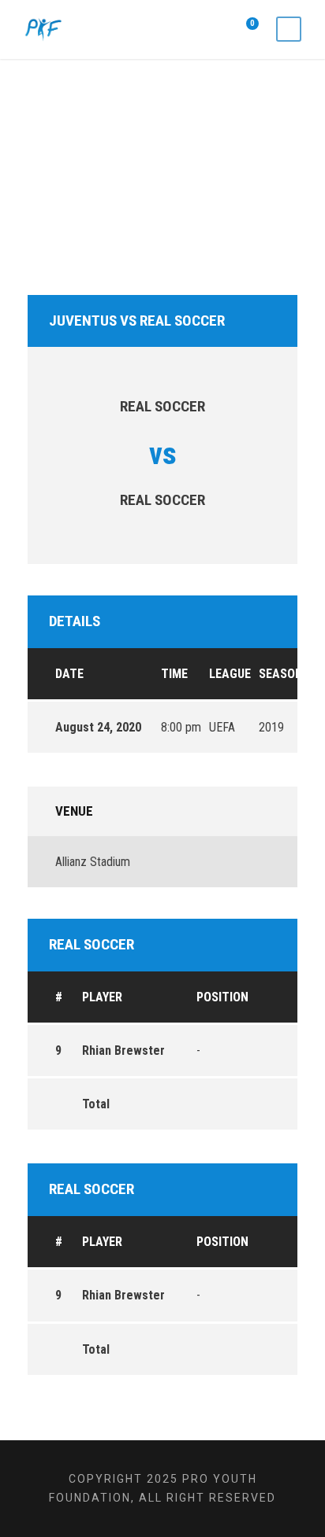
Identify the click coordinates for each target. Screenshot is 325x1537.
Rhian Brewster (123, 1050)
